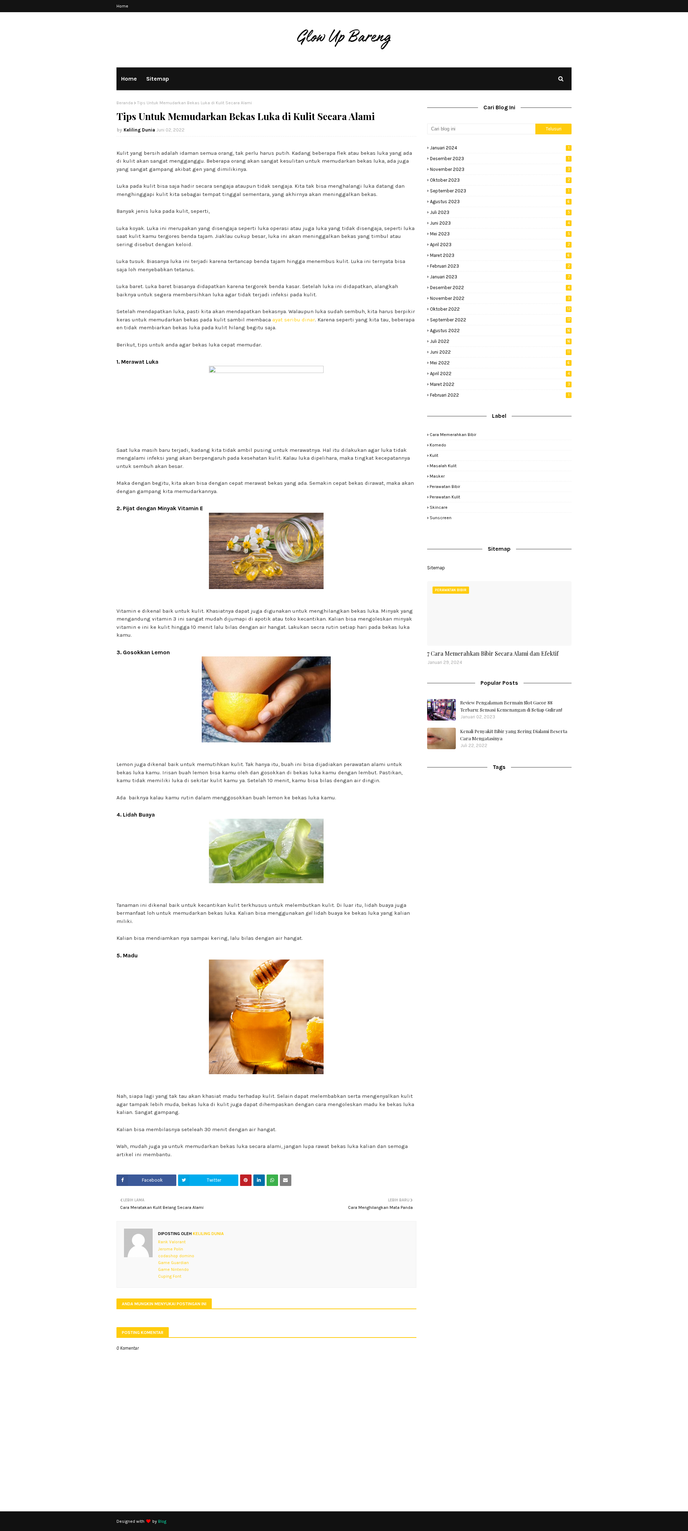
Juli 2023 (500, 212)
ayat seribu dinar (293, 319)
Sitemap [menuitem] (157, 78)
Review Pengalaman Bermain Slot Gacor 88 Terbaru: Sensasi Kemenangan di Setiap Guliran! (511, 706)
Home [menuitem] (129, 78)
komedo (438, 445)
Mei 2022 (500, 362)
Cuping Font (169, 1276)
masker (437, 476)
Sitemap (436, 567)
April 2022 (500, 373)
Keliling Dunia (139, 130)
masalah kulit (443, 465)
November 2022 (500, 298)
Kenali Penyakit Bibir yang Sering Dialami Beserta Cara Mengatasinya (513, 734)
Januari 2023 (500, 276)
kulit (434, 455)
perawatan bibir (445, 486)
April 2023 (500, 244)
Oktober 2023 (500, 180)
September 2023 (499, 190)
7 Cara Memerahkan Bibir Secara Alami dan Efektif (493, 653)
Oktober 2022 (500, 309)
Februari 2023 (500, 266)
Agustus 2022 (500, 330)
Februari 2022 (499, 395)
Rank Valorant (172, 1241)
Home (122, 6)
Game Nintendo (173, 1269)
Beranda (124, 102)
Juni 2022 (500, 352)
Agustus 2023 (500, 201)
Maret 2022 (500, 384)
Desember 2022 (500, 287)
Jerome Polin (170, 1249)
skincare (439, 507)
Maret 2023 (500, 255)
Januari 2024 (499, 147)
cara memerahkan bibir (453, 434)
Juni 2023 (500, 223)
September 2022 (500, 319)
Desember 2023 (499, 158)
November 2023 (500, 169)
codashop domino (176, 1255)
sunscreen (441, 517)
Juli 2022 (500, 341)
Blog (162, 1521)
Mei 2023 (500, 233)
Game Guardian (173, 1262)
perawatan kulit (445, 496)
